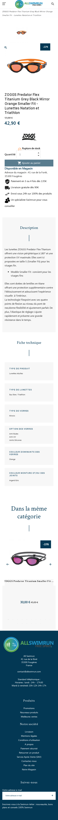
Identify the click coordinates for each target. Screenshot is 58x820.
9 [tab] (45, 619)
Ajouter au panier (29, 163)
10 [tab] (50, 619)
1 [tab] (8, 619)
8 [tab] (40, 619)
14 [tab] (31, 623)
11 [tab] (17, 623)
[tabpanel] (29, 572)
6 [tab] (31, 619)
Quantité (10, 154)
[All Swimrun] (29, 4)
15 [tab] (36, 623)
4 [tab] (22, 619)
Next (50, 564)
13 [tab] (26, 623)
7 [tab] (36, 619)
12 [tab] (22, 623)
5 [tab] (26, 619)
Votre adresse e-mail (12, 790)
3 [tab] (17, 619)
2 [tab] (12, 619)
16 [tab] (40, 623)
